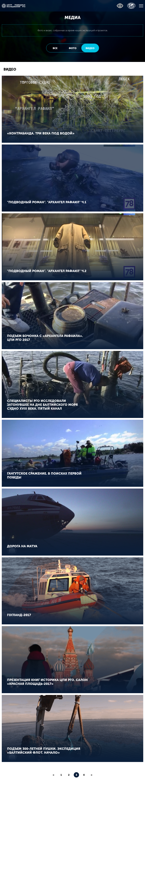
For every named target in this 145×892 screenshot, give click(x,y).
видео (90, 48)
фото (72, 48)
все (55, 48)
